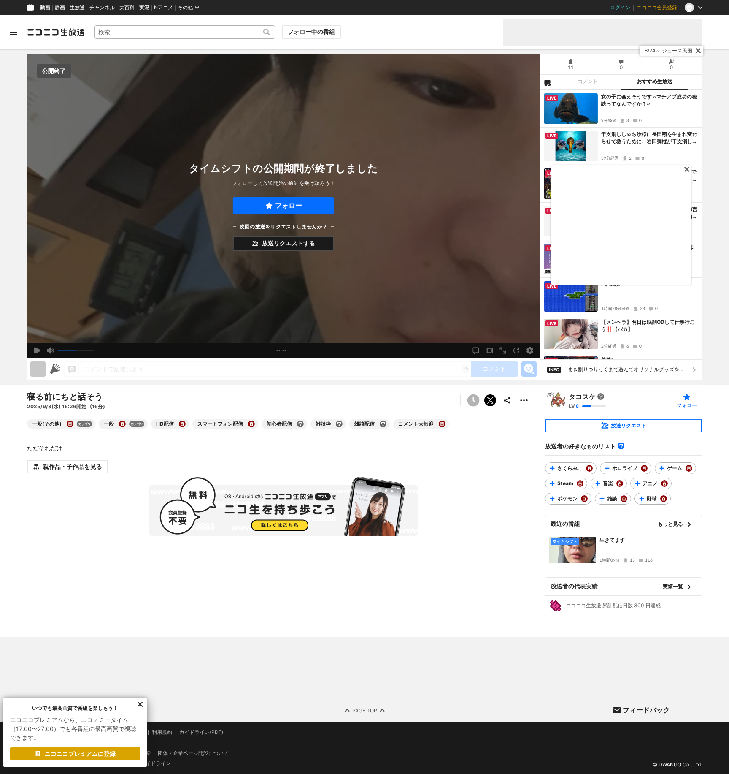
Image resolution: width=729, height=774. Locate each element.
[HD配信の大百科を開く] (182, 424)
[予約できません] (473, 400)
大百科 (127, 7)
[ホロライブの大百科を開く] (644, 468)
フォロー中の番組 (311, 31)
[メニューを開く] (13, 32)
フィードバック (646, 710)
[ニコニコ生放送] (55, 32)
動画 (45, 7)
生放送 (77, 7)
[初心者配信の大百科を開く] (300, 424)
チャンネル (102, 7)
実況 (144, 7)
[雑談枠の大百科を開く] (339, 424)
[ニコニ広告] (54, 369)
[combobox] (184, 32)
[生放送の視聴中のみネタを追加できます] (38, 369)
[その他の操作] (524, 400)
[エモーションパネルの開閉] (529, 369)
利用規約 (162, 732)
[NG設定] (547, 82)
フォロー (288, 205)
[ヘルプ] (621, 446)
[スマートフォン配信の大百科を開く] (251, 424)
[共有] (507, 400)
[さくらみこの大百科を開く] (589, 468)
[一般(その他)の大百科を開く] (70, 424)
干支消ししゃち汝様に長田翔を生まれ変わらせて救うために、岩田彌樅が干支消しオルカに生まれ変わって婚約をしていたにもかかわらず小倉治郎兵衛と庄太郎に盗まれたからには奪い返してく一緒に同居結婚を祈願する (649, 138)
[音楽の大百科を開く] (619, 483)
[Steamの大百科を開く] (580, 483)
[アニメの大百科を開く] (664, 483)
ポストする (490, 400)
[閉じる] (698, 51)
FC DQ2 (610, 284)
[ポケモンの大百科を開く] (584, 498)
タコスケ (582, 396)
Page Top (364, 710)
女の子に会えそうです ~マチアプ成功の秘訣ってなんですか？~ (649, 100)
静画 (60, 7)
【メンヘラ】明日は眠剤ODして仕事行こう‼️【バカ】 (648, 325)
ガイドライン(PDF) (201, 732)
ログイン (620, 7)
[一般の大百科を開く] (122, 424)
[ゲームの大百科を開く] (689, 468)
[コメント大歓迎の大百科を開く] (442, 424)
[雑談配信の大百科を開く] (383, 424)
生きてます (612, 540)
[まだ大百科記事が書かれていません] (600, 396)
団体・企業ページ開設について (193, 752)
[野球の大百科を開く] (663, 498)
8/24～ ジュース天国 (668, 50)
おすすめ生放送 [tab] (654, 81)
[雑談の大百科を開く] (624, 498)
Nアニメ (163, 7)
